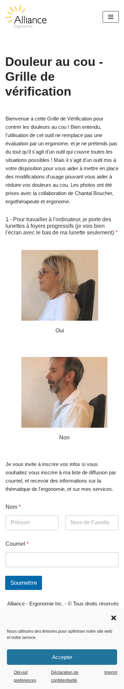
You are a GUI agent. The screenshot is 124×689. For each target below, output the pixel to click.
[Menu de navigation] (111, 17)
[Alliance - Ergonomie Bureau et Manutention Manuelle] (25, 17)
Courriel (17, 544)
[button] (113, 617)
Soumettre (23, 583)
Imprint (110, 672)
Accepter (62, 657)
